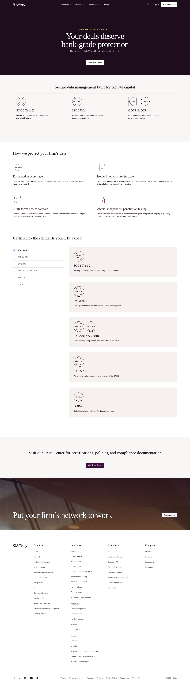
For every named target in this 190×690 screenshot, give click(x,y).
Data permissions (41, 593)
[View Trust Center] (95, 62)
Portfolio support (77, 619)
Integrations (38, 583)
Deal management (78, 609)
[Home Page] (19, 4)
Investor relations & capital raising (84, 651)
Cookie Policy (111, 678)
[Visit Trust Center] (95, 465)
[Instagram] (25, 678)
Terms (63, 678)
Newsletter (112, 588)
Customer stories (115, 557)
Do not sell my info (76, 678)
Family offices (76, 587)
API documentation (115, 583)
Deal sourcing (76, 614)
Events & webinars (115, 567)
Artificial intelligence (42, 562)
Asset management (79, 582)
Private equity (76, 556)
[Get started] (169, 4)
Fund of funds (76, 592)
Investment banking (79, 577)
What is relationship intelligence (46, 608)
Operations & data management (84, 656)
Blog (110, 552)
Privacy (100, 678)
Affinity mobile (39, 598)
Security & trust (40, 614)
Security (90, 678)
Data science (76, 641)
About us (148, 552)
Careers (148, 557)
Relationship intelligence (43, 572)
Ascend (37, 557)
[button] (66, 4)
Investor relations (78, 624)
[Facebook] (14, 678)
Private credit (76, 566)
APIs (35, 588)
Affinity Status (137, 678)
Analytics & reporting (42, 603)
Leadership (149, 562)
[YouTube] (31, 678)
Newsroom (149, 567)
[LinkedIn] (20, 678)
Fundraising (76, 629)
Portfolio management (80, 661)
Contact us (124, 678)
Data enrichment (40, 577)
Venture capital (77, 561)
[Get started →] (169, 515)
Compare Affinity (114, 562)
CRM (36, 552)
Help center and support (118, 577)
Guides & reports (115, 572)
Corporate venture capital (81, 571)
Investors (74, 646)
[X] (37, 678)
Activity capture (40, 567)
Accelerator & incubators (81, 597)
